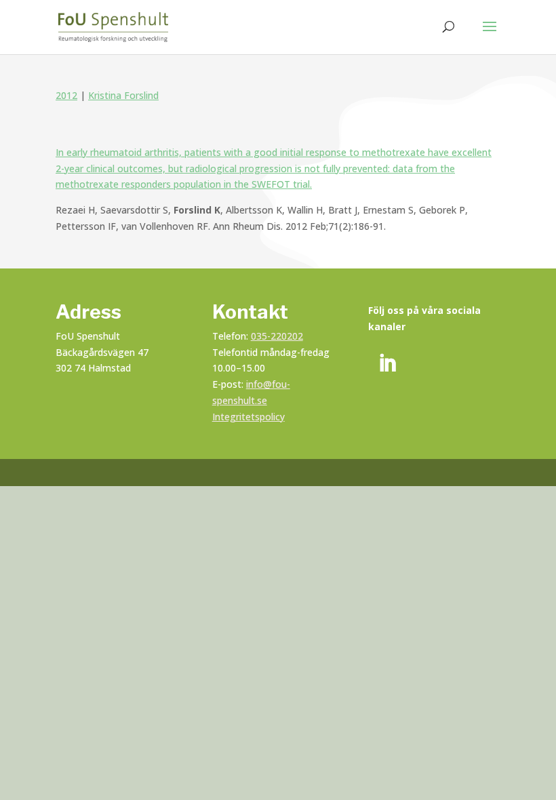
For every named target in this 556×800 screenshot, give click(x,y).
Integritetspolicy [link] (248, 416)
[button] (489, 35)
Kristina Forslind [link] (123, 95)
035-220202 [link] (277, 335)
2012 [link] (66, 95)
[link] (113, 26)
